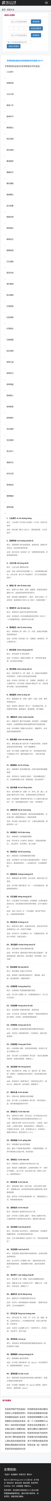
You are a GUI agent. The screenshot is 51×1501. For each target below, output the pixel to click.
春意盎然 (10, 161)
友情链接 (19, 1486)
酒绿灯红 (10, 462)
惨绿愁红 (10, 127)
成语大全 (10, 9)
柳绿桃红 (10, 228)
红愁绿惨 (10, 317)
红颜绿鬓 (10, 340)
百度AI (7, 1474)
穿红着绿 (10, 284)
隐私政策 (26, 1483)
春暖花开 (10, 172)
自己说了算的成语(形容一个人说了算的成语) (24, 1437)
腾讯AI (29, 1474)
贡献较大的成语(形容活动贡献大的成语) (22, 1421)
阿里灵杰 (22, 1474)
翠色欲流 (10, 485)
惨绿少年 (10, 105)
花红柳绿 (10, 429)
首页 (4, 9)
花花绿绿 (10, 440)
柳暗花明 (10, 217)
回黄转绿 (10, 83)
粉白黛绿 (10, 295)
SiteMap (7, 1486)
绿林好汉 (10, 373)
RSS (13, 1486)
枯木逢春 (10, 206)
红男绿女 (10, 328)
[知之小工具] (9, 3)
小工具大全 (28, 1480)
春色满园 (10, 183)
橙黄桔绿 (10, 250)
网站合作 (10, 1483)
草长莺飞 (10, 451)
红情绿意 (10, 306)
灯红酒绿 (10, 261)
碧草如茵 (10, 507)
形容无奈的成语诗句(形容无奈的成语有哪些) (24, 1449)
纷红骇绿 (10, 351)
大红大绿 (10, 94)
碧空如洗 (10, 273)
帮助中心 (27, 1486)
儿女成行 (10, 72)
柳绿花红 (10, 239)
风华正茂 (10, 473)
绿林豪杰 (10, 418)
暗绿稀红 (10, 194)
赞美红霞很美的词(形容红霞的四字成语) (22, 1445)
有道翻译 (14, 1474)
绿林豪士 (10, 395)
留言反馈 (18, 1483)
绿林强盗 (10, 384)
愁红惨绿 (10, 150)
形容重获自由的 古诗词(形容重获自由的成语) (25, 1417)
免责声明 (34, 1483)
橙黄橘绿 (10, 496)
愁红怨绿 (10, 139)
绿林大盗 (10, 362)
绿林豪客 (10, 407)
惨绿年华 (10, 116)
